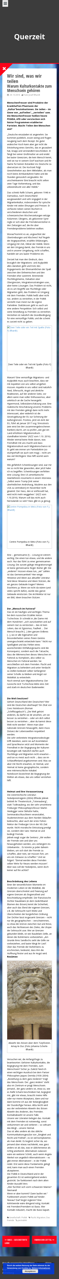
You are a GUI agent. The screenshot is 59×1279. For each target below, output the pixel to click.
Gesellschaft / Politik (18, 1217)
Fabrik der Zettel (43, 1239)
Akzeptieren (30, 1271)
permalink (22, 1220)
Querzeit (29, 36)
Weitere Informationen (41, 1268)
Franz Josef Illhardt (31, 95)
